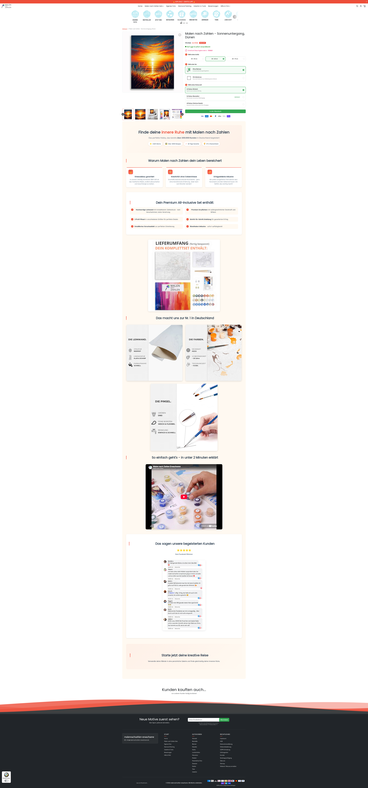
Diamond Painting (184, 6)
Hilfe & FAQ (167, 755)
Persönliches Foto (197, 761)
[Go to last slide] (123, 114)
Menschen (195, 755)
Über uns (222, 761)
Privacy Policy (213, 724)
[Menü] (10, 772)
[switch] (6, 781)
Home (140, 6)
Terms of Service (203, 724)
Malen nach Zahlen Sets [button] (154, 6)
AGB (221, 741)
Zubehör (194, 772)
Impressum (223, 738)
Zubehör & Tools (200, 6)
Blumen (194, 744)
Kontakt (222, 755)
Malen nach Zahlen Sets (171, 741)
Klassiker (194, 747)
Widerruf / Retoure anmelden (228, 766)
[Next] (235, 17)
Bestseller (195, 741)
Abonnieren (224, 720)
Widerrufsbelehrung (225, 747)
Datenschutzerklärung (226, 744)
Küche (194, 749)
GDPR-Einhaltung (225, 749)
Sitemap (222, 763)
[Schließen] (366, 2)
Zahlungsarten (224, 752)
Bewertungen (213, 6)
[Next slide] (182, 114)
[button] (357, 6)
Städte (194, 766)
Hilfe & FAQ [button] (225, 6)
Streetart (194, 763)
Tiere (193, 769)
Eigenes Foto (171, 6)
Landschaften (196, 752)
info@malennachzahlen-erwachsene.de (138, 740)
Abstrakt (194, 738)
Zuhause (124, 29)
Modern (194, 758)
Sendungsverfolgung (226, 758)
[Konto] (361, 6)
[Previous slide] (123, 698)
